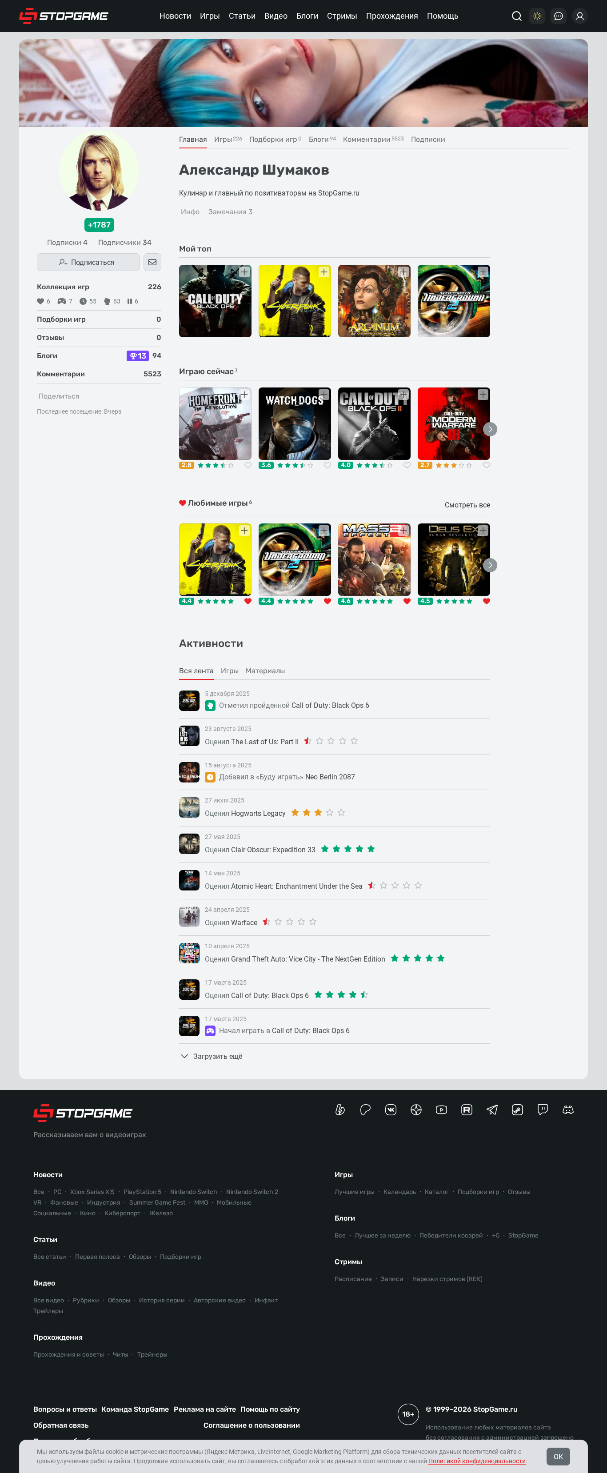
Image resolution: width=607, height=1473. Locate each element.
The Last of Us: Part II (265, 742)
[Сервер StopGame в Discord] (568, 1109)
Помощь (443, 15)
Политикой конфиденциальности (477, 1461)
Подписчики (125, 242)
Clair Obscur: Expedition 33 (273, 850)
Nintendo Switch (193, 1192)
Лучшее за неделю (383, 1235)
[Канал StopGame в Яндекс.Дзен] (416, 1109)
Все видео (48, 1300)
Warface (244, 922)
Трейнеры (152, 1354)
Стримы (342, 15)
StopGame (523, 1235)
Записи (392, 1279)
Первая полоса (97, 1257)
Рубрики (86, 1300)
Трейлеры (48, 1311)
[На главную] (64, 16)
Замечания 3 (230, 212)
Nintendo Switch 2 (252, 1192)
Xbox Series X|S (92, 1192)
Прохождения (392, 15)
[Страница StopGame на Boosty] (340, 1109)
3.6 (266, 465)
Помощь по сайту (270, 1409)
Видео (276, 15)
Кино (88, 1213)
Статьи (242, 15)
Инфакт (266, 1300)
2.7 (425, 465)
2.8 (187, 465)
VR (37, 1202)
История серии (162, 1300)
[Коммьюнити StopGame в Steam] (517, 1109)
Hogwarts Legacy (258, 813)
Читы (120, 1354)
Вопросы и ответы (65, 1409)
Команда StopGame (135, 1409)
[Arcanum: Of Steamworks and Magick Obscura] (374, 301)
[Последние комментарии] (559, 16)
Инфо (190, 212)
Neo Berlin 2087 (330, 777)
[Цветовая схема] (537, 16)
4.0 (346, 465)
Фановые (64, 1202)
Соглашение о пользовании (252, 1425)
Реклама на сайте (205, 1409)
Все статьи (49, 1257)
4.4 (187, 601)
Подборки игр (180, 1257)
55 (92, 301)
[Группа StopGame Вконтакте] (390, 1109)
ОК (558, 1457)
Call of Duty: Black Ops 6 (330, 705)
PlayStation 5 (142, 1192)
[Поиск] (517, 16)
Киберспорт (122, 1213)
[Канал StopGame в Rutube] (466, 1109)
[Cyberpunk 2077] (295, 301)
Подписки (67, 242)
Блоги (307, 15)
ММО (201, 1202)
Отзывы (519, 1192)
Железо (161, 1213)
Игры (210, 15)
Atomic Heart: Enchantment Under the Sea (297, 886)
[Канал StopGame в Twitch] (542, 1109)
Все (38, 1192)
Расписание (353, 1279)
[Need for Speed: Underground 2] (454, 301)
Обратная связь (60, 1425)
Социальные (52, 1213)
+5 (495, 1235)
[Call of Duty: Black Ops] (215, 301)
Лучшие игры (355, 1192)
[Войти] (580, 16)
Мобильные (234, 1202)
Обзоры (140, 1257)
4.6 (346, 601)
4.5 (425, 601)
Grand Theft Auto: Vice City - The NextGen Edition (308, 959)
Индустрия (103, 1202)
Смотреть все (467, 505)
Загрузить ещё (217, 1056)
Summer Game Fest (157, 1202)
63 (116, 301)
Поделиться (59, 396)
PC (57, 1192)
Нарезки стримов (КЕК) (447, 1279)
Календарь (399, 1192)
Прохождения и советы (68, 1354)
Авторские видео (220, 1300)
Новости (175, 15)
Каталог (437, 1192)
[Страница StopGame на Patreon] (365, 1109)
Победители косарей (451, 1235)
